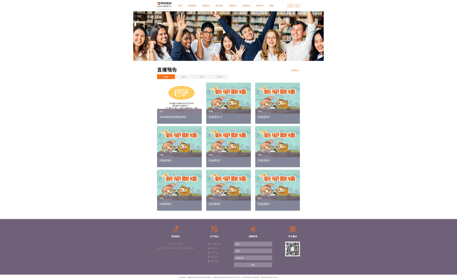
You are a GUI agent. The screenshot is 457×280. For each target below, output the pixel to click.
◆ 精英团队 (213, 260)
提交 (253, 264)
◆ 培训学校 (213, 252)
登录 (297, 6)
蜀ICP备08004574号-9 (269, 277)
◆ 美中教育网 (214, 243)
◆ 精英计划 (213, 248)
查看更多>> (295, 70)
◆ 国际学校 (213, 256)
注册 (290, 6)
